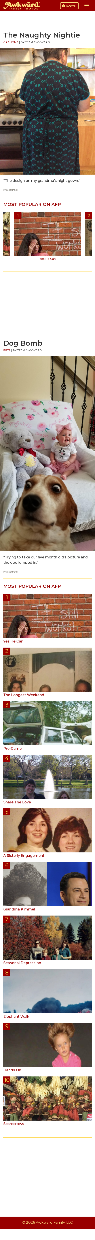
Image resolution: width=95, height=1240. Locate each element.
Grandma (11, 42)
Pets (7, 350)
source (12, 189)
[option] (47, 238)
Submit (71, 5)
